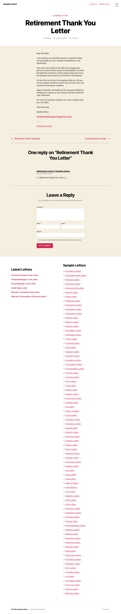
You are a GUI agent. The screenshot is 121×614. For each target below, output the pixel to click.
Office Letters (70, 500)
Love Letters (70, 492)
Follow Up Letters (72, 411)
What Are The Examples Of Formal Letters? (29, 296)
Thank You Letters (72, 585)
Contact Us (93, 4)
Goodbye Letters (72, 432)
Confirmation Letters (73, 364)
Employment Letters (73, 398)
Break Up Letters (72, 322)
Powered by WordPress (37, 609)
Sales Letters (70, 551)
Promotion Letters (72, 517)
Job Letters (69, 470)
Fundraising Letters (73, 424)
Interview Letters (72, 458)
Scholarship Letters (73, 559)
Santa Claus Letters (73, 555)
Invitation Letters (72, 466)
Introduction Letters (73, 462)
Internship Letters (72, 453)
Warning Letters (71, 589)
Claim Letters (70, 347)
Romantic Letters (72, 547)
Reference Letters (72, 530)
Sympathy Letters (72, 572)
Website (39, 231)
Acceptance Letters (73, 271)
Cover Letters (70, 381)
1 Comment (74, 38)
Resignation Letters (73, 538)
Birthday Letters (71, 318)
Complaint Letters (72, 356)
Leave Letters (70, 475)
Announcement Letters (74, 288)
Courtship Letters (72, 377)
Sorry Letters (70, 568)
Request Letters (71, 534)
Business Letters (72, 326)
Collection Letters (72, 352)
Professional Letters (73, 513)
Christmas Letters (72, 343)
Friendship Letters (72, 420)
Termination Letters (73, 581)
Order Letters (70, 504)
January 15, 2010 (61, 38)
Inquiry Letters (71, 449)
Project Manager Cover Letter (23, 284)
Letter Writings (71, 487)
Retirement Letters (60, 15)
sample (49, 38)
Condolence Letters (73, 360)
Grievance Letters (72, 437)
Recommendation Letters (75, 526)
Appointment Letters (73, 305)
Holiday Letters (71, 445)
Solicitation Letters (72, 564)
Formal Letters (71, 415)
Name (39, 223)
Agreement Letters (72, 284)
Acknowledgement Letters (75, 275)
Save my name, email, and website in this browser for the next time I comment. (60, 240)
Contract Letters (71, 373)
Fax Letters (69, 407)
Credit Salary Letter (19, 288)
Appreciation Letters (73, 309)
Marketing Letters (72, 496)
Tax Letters (69, 576)
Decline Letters (71, 390)
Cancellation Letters (73, 330)
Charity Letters (71, 339)
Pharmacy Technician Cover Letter (25, 292)
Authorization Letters (73, 314)
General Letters (71, 428)
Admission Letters (72, 280)
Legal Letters (70, 479)
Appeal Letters (71, 297)
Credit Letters (70, 386)
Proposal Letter (71, 521)
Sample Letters (10, 4)
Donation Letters (72, 394)
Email (63, 223)
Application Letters (72, 301)
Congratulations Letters (74, 369)
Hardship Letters (72, 441)
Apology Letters (71, 292)
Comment (40, 207)
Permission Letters (72, 509)
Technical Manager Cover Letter (24, 280)
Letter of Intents (71, 483)
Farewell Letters (71, 403)
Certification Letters (73, 335)
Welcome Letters (72, 593)
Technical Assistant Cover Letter (24, 275)
